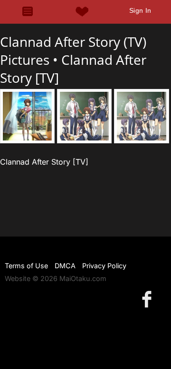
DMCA (65, 266)
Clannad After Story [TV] (44, 162)
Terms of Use (26, 266)
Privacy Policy (104, 266)
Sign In (140, 10)
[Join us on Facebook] (148, 299)
